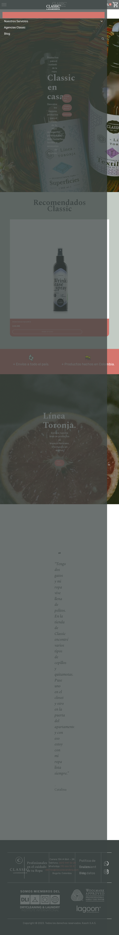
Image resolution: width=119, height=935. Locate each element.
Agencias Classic (14, 27)
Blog (7, 33)
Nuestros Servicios (16, 21)
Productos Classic (15, 15)
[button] (103, 38)
